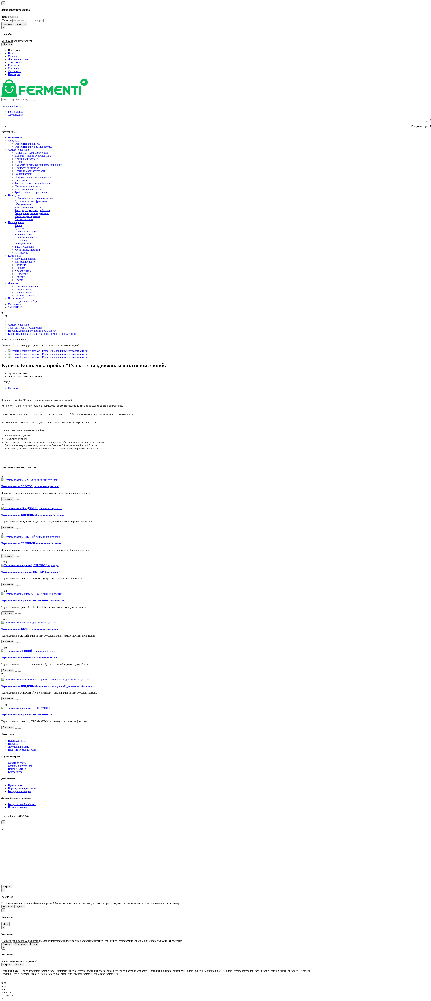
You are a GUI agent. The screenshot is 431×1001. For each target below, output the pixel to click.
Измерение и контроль (28, 189)
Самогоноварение (18, 149)
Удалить (18, 964)
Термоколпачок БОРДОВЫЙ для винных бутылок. (32, 515)
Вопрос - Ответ (17, 768)
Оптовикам (14, 304)
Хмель (18, 225)
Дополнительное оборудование (33, 155)
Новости (13, 743)
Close (5, 924)
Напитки (20, 276)
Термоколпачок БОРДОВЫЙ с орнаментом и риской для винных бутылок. (47, 686)
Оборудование (23, 204)
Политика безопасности (22, 749)
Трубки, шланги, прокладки (31, 192)
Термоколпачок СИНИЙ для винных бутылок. (29, 657)
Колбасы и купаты (25, 258)
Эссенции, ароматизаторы (30, 170)
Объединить (20, 944)
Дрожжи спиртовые (26, 158)
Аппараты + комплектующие (31, 152)
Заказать (8, 24)
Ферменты (14, 140)
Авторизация (15, 114)
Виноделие (14, 195)
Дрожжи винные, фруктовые (31, 201)
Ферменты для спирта (27, 143)
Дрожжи (20, 228)
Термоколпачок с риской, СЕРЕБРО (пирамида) (30, 572)
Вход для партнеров (19, 791)
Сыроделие (21, 273)
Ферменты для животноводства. (33, 146)
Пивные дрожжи (24, 292)
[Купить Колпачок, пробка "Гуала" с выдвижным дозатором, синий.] (48, 350)
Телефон (6, 20)
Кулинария (14, 255)
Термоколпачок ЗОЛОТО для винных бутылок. (30, 486)
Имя (4, 16)
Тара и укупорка (24, 246)
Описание (14, 388)
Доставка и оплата (18, 746)
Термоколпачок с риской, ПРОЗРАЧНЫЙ (26, 714)
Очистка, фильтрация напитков (33, 176)
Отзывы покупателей (20, 765)
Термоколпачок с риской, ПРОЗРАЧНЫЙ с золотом (32, 600)
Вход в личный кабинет (22, 804)
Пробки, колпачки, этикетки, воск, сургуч (32, 330)
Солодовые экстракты (27, 231)
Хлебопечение (23, 270)
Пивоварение (16, 222)
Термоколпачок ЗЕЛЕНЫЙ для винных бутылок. (31, 543)
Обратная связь (17, 762)
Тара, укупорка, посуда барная (32, 183)
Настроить (8, 906)
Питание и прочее (25, 295)
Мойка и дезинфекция (27, 186)
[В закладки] (16, 499)
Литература (21, 252)
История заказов (17, 807)
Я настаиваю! (16, 298)
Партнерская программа (22, 788)
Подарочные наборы (27, 301)
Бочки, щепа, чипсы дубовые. (32, 213)
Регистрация (15, 111)
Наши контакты (17, 740)
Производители (17, 785)
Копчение (20, 264)
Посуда (19, 279)
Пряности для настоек (27, 167)
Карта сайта (15, 771)
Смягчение (21, 180)
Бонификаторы (23, 173)
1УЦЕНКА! (15, 307)
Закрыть (21, 24)
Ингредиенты (23, 240)
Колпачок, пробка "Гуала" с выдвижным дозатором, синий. (42, 333)
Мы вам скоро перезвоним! (17, 40)
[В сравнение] (19, 499)
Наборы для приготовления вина (34, 198)
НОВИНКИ (15, 137)
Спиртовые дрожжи (26, 286)
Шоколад (20, 267)
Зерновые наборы (25, 234)
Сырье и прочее (24, 219)
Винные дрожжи (24, 289)
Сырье (18, 161)
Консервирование (25, 261)
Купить (20, 906)
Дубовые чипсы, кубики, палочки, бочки (38, 164)
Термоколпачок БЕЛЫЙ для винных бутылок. (30, 629)
